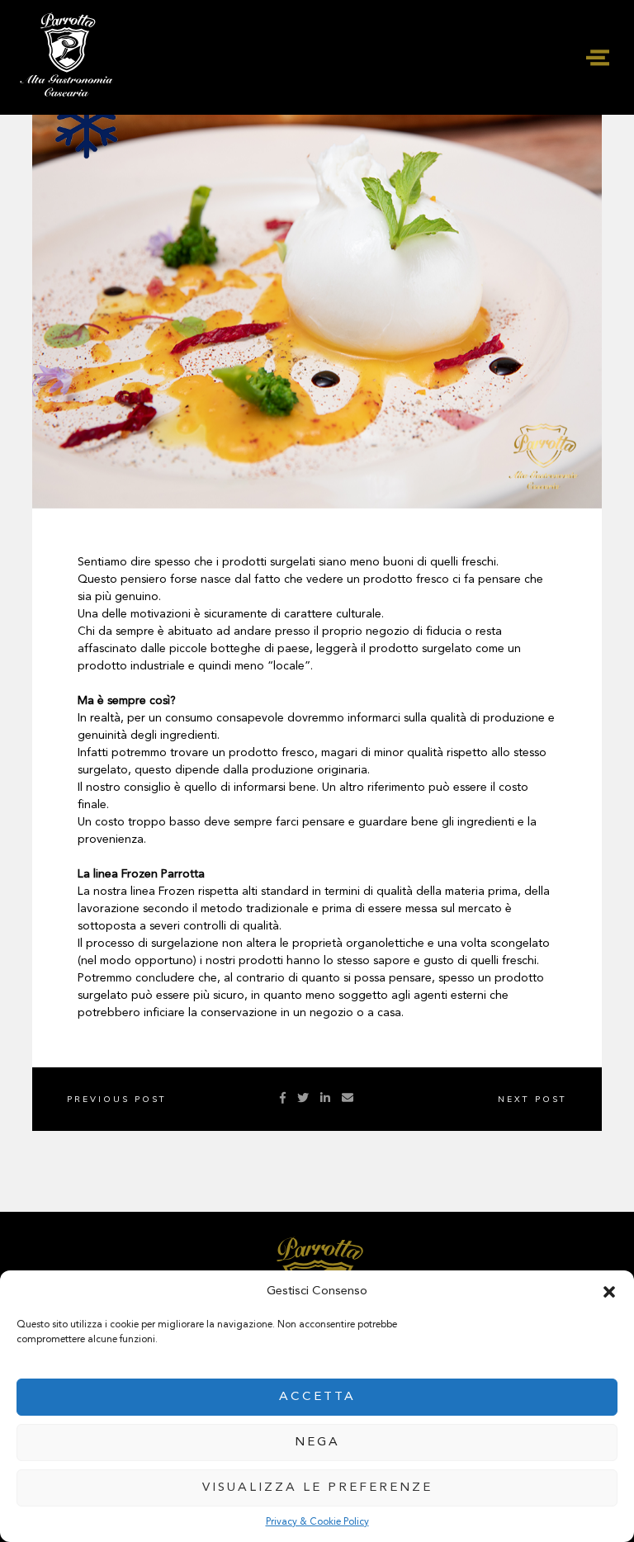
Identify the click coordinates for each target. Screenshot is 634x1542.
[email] (347, 1098)
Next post (532, 1099)
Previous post (117, 1099)
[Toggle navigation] (598, 57)
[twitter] (303, 1098)
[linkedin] (325, 1098)
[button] (609, 1292)
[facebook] (282, 1098)
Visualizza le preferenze (317, 1488)
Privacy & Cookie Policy (317, 1522)
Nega (317, 1442)
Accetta (317, 1397)
